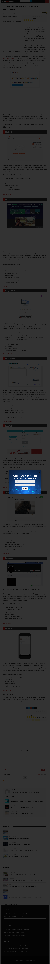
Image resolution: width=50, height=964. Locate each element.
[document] (25, 482)
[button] (39, 471)
